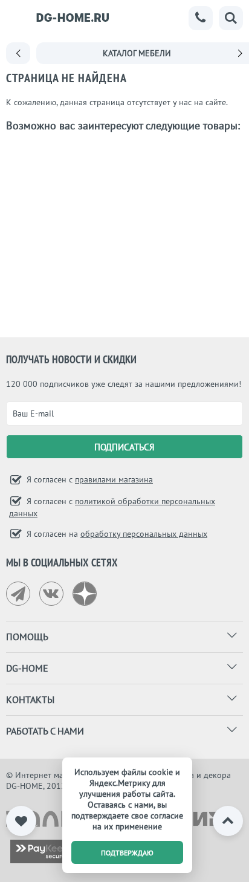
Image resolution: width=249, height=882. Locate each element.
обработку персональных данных (143, 533)
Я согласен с (88, 479)
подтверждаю (127, 852)
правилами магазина (114, 479)
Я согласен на (115, 533)
